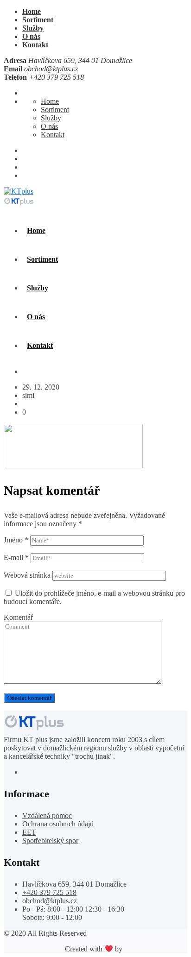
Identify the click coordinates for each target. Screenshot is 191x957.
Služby (33, 28)
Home (31, 11)
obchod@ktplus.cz (51, 69)
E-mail (16, 557)
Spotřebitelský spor (50, 840)
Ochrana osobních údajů (58, 824)
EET (29, 832)
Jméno (16, 540)
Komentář (18, 617)
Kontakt (35, 45)
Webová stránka (27, 575)
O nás (31, 36)
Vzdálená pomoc (47, 815)
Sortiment (37, 20)
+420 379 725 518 (49, 892)
